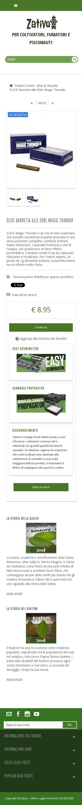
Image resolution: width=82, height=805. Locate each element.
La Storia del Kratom (22, 609)
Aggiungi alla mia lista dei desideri (43, 338)
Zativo (24, 798)
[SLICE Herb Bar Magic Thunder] (15, 199)
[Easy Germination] (41, 364)
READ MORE (15, 594)
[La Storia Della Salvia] (41, 538)
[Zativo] (42, 17)
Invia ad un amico (24, 295)
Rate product (41, 487)
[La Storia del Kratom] (41, 628)
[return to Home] (11, 85)
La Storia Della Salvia (23, 518)
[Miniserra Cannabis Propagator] (41, 405)
